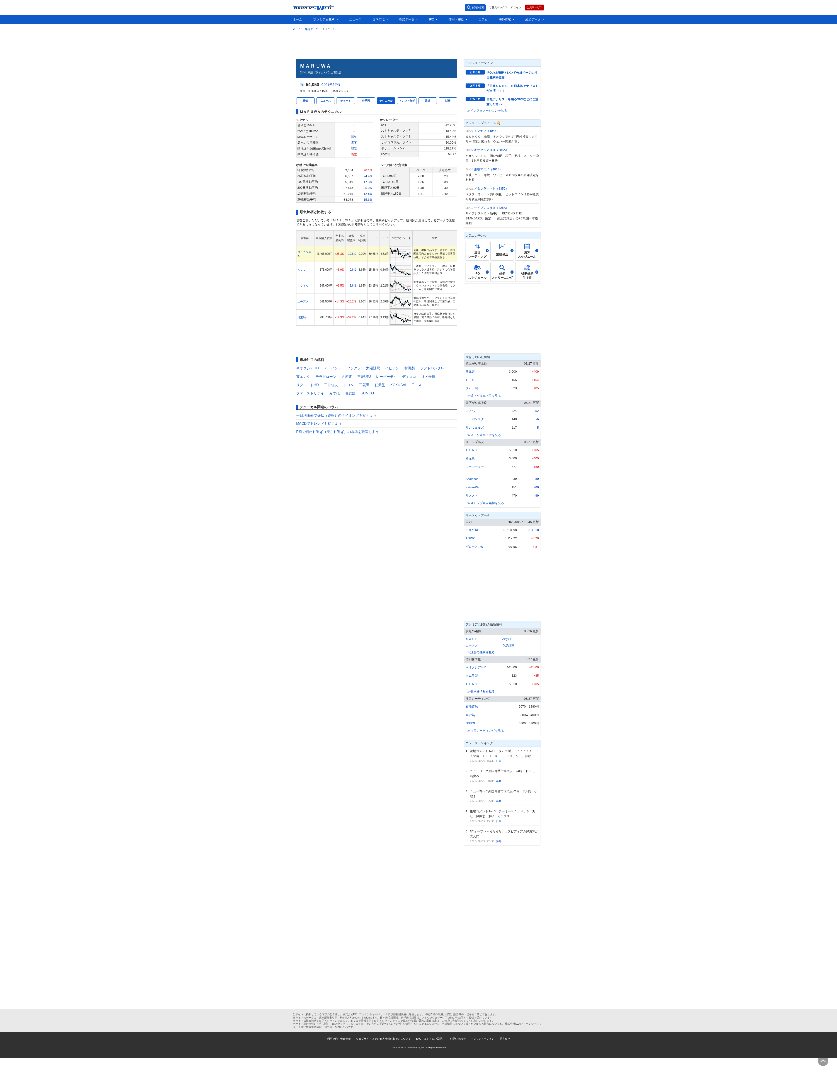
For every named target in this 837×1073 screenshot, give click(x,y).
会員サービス (534, 7)
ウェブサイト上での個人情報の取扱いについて (383, 1038)
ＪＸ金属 (428, 377)
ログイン (516, 7)
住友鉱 (350, 393)
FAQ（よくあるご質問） (430, 1038)
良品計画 (508, 645)
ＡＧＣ (301, 269)
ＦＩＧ (470, 380)
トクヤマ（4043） (486, 130)
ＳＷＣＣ (472, 639)
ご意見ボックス (498, 7)
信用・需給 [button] (457, 19)
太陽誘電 (373, 368)
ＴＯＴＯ (303, 285)
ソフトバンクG (432, 368)
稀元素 (470, 371)
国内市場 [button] (379, 19)
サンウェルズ (475, 427)
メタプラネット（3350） (491, 188)
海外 (498, 841)
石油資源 (472, 706)
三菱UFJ (364, 377)
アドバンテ (333, 368)
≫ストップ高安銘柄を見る (485, 503)
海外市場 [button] (505, 19)
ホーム (297, 19)
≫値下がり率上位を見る (484, 435)
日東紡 (301, 317)
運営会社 (505, 1038)
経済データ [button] (533, 19)
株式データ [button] (407, 19)
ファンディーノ (476, 467)
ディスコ (409, 377)
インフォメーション (482, 1038)
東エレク (303, 377)
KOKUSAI (398, 385)
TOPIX (470, 538)
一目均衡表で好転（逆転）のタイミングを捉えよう (336, 415)
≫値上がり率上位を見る (484, 395)
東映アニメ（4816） (488, 169)
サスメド (472, 495)
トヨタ (348, 385)
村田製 (409, 368)
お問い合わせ (458, 1038)
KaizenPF (472, 487)
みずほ (334, 393)
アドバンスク (475, 419)
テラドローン (325, 377)
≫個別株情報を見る (481, 691)
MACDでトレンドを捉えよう (319, 423)
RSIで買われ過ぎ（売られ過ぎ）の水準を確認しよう (337, 432)
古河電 (347, 377)
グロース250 (474, 546)
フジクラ (354, 368)
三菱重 (364, 385)
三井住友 (331, 385)
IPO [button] (432, 19)
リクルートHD (307, 385)
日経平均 (472, 530)
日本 (498, 760)
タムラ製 (472, 388)
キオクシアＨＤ (476, 667)
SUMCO (367, 393)
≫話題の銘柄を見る (481, 652)
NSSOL (471, 723)
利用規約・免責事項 (339, 1038)
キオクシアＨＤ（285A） (491, 150)
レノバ (470, 411)
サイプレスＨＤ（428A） (491, 207)
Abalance (472, 478)
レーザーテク (386, 377)
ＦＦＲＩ (472, 450)
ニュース (355, 19)
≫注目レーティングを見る (485, 730)
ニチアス (303, 301)
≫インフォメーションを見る (487, 110)
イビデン (392, 368)
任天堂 (380, 385)
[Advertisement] (418, 44)
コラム (483, 19)
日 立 (416, 385)
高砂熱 (470, 715)
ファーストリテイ (310, 393)
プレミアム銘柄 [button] (324, 19)
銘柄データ (311, 29)
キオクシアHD (307, 368)
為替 (498, 781)
